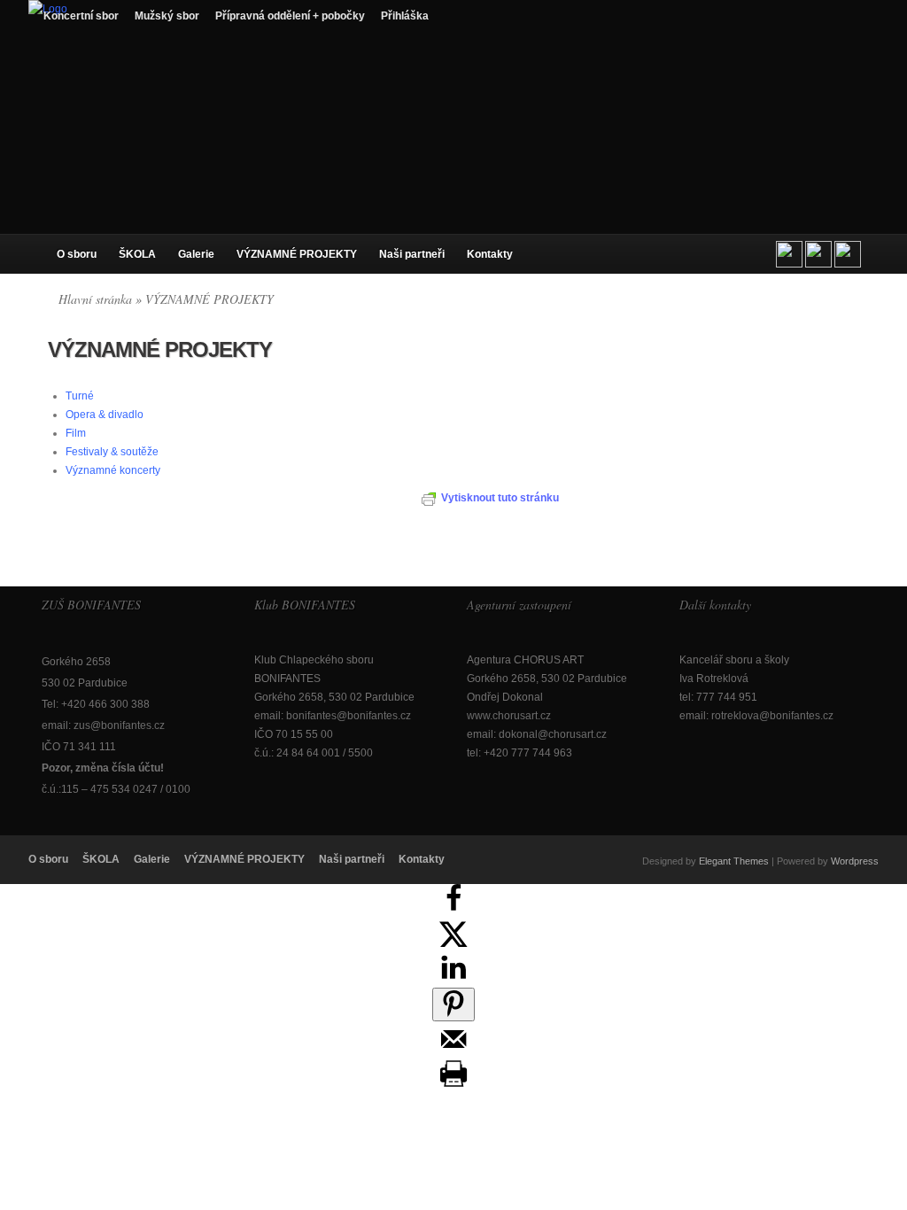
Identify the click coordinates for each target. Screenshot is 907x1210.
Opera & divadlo (104, 414)
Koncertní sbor (81, 16)
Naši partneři (412, 254)
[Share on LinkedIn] (453, 978)
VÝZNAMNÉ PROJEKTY (296, 254)
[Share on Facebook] (453, 909)
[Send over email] (453, 1049)
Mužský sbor (167, 16)
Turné (80, 396)
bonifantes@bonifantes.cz (348, 716)
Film (76, 433)
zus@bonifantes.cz (119, 725)
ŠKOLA (137, 254)
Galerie (196, 254)
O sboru (77, 254)
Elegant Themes (734, 861)
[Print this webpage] (453, 1084)
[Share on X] (453, 943)
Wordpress (855, 861)
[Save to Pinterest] (453, 1004)
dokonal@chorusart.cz (553, 734)
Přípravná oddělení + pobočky (290, 16)
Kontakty (490, 254)
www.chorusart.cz (509, 716)
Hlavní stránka (95, 299)
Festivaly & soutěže (112, 452)
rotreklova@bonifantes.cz (772, 716)
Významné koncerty (113, 470)
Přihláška (405, 16)
